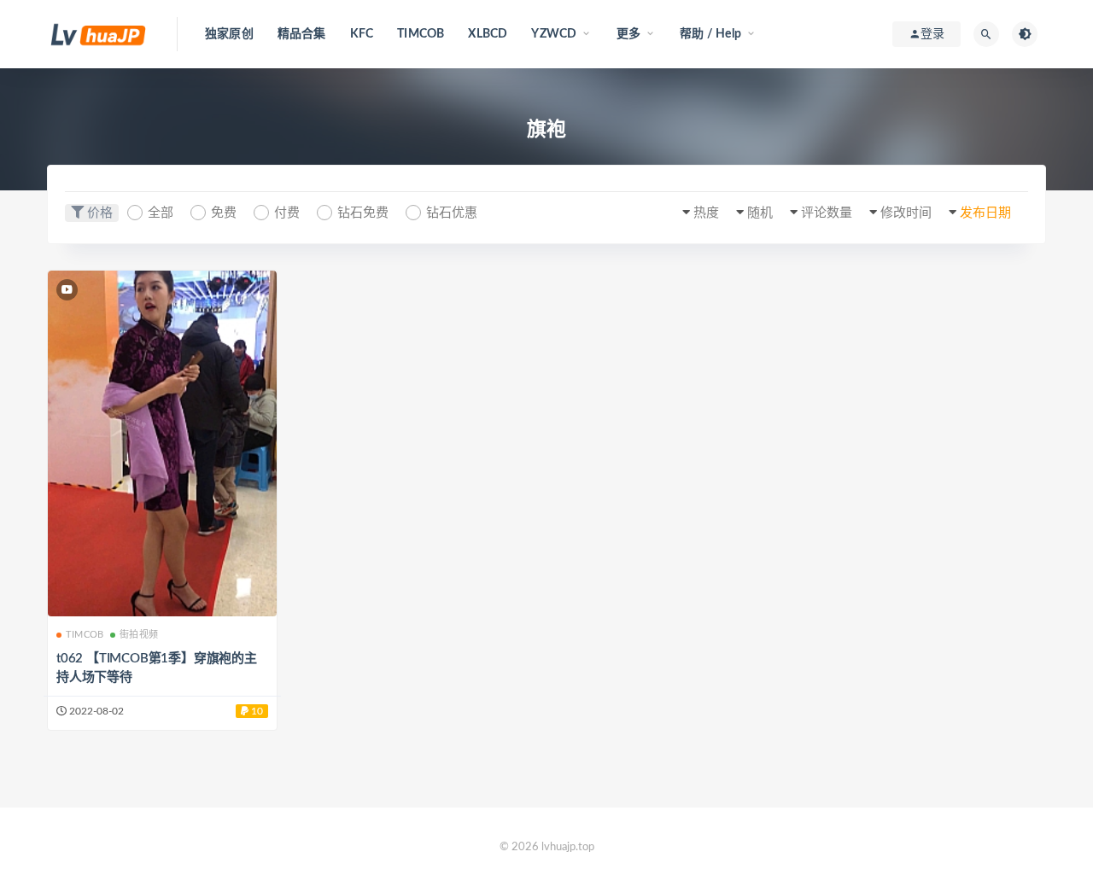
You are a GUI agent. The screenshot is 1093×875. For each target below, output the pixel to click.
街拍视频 (139, 634)
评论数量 (826, 213)
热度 (706, 213)
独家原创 (229, 34)
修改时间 (906, 213)
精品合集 (302, 34)
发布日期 (985, 213)
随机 (760, 213)
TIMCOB (420, 34)
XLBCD (487, 34)
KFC (362, 34)
